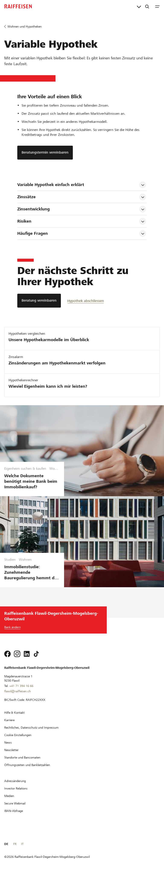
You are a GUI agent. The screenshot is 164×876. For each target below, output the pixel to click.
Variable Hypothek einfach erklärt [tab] (51, 184)
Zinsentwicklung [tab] (33, 209)
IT (22, 844)
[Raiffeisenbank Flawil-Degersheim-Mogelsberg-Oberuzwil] (18, 6)
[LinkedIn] (26, 654)
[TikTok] (36, 654)
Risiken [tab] (24, 221)
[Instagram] (17, 654)
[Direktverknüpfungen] (139, 6)
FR (14, 844)
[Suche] (147, 6)
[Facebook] (7, 654)
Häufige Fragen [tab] (32, 233)
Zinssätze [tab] (26, 196)
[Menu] (157, 6)
